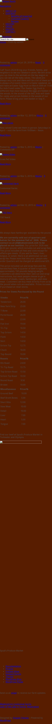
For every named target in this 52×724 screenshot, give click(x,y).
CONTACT (11, 32)
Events (5, 56)
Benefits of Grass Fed (21, 16)
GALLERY (10, 29)
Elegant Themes (21, 718)
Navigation (5, 6)
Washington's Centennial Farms (15, 704)
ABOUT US (11, 11)
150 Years (7, 199)
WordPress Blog (13, 679)
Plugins (9, 669)
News (38, 62)
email (14, 693)
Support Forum (13, 674)
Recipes (15, 21)
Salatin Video (10, 141)
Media (40, 115)
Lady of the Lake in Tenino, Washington (19, 706)
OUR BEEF (11, 13)
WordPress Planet (14, 682)
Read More (5, 103)
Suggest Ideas (12, 671)
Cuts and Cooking (20, 18)
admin (13, 62)
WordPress (5, 720)
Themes (9, 676)
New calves (9, 109)
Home (3, 42)
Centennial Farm (13, 170)
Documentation (13, 666)
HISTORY (10, 24)
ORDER (9, 26)
